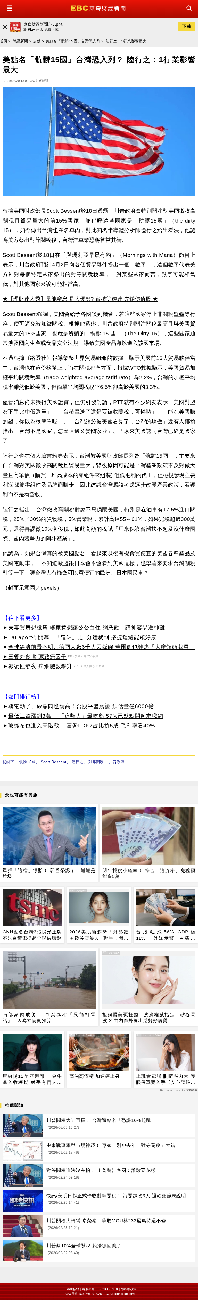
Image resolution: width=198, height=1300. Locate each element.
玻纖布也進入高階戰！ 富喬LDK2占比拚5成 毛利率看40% (81, 725)
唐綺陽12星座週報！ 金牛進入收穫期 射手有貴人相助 (32, 1079)
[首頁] (98, 7)
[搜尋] (187, 13)
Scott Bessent (54, 762)
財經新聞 (20, 41)
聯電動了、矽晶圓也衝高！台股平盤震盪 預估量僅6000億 (81, 706)
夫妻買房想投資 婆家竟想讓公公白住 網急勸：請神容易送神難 (86, 627)
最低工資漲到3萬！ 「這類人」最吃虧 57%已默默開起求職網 (85, 716)
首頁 (4, 41)
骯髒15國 (27, 762)
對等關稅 (96, 762)
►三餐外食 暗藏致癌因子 (35, 657)
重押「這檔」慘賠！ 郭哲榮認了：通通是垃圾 (49, 873)
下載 (187, 26)
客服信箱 (73, 1289)
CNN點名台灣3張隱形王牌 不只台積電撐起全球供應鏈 (32, 934)
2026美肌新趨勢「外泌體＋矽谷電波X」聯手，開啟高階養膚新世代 (99, 935)
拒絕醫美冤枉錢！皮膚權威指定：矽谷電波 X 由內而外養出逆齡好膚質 (148, 1017)
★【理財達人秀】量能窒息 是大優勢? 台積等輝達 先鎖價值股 (77, 299)
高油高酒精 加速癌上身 (94, 1076)
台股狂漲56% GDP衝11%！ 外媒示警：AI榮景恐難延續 (165, 935)
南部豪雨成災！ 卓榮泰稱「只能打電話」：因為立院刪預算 (49, 1017)
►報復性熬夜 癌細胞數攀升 (37, 666)
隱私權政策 (128, 1289)
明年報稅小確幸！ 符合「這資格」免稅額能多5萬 (148, 873)
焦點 (37, 41)
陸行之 (77, 762)
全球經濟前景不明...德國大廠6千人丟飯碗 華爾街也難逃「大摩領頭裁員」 (101, 647)
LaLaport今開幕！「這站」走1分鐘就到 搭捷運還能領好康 (82, 637)
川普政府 (117, 762)
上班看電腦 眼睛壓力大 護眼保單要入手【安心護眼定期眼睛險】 (165, 1079)
